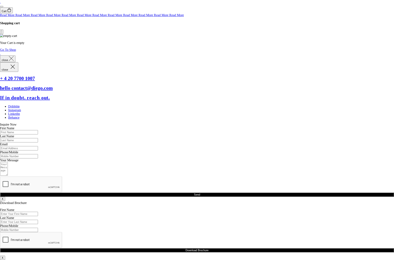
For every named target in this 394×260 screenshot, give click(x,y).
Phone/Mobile (9, 152)
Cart (4, 11)
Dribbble (14, 106)
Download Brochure (197, 250)
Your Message (9, 160)
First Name (7, 128)
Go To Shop (8, 50)
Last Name (7, 136)
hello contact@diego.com (26, 88)
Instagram (14, 110)
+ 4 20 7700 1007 (17, 78)
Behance (13, 117)
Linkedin (14, 114)
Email (4, 144)
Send (197, 194)
